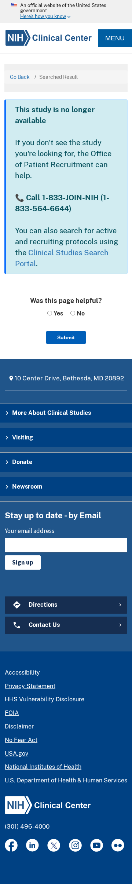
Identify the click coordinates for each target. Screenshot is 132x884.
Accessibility (22, 672)
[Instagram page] (75, 845)
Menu (115, 38)
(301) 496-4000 (27, 826)
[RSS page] (117, 845)
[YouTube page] (96, 845)
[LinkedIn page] (32, 845)
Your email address (29, 531)
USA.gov (16, 753)
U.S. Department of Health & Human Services (66, 780)
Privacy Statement (30, 686)
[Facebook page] (11, 845)
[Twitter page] (53, 845)
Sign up (22, 562)
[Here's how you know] (66, 11)
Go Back (20, 77)
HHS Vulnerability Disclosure (44, 699)
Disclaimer (19, 726)
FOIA (12, 712)
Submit (66, 337)
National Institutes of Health (43, 766)
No (80, 313)
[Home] (46, 38)
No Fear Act (21, 740)
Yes (57, 313)
